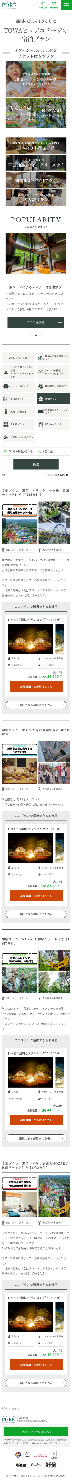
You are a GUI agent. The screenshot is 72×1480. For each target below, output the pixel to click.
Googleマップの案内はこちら (36, 1431)
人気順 (49, 475)
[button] (32, 335)
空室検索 (54, 8)
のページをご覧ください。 (42, 1443)
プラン (15, 1408)
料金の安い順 (61, 475)
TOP (4, 1408)
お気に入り (43, 8)
